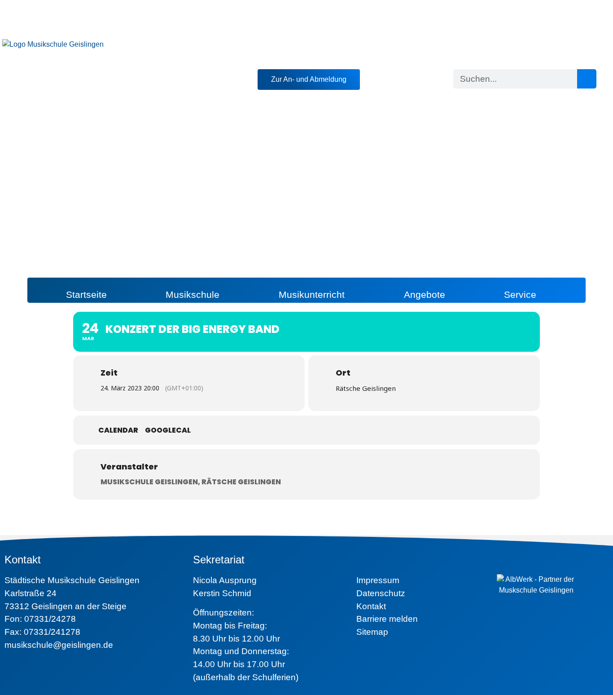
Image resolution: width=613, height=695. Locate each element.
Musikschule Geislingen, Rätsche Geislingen (191, 482)
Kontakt (371, 606)
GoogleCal (168, 430)
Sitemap (372, 632)
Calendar (118, 430)
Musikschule (192, 294)
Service (520, 294)
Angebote (424, 294)
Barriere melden (387, 619)
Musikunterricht (312, 294)
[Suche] (586, 79)
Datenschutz (380, 593)
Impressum (377, 580)
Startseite (86, 294)
